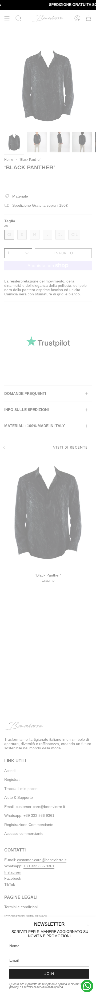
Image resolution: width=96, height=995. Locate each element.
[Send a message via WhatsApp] (87, 986)
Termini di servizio (35, 987)
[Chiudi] (88, 924)
